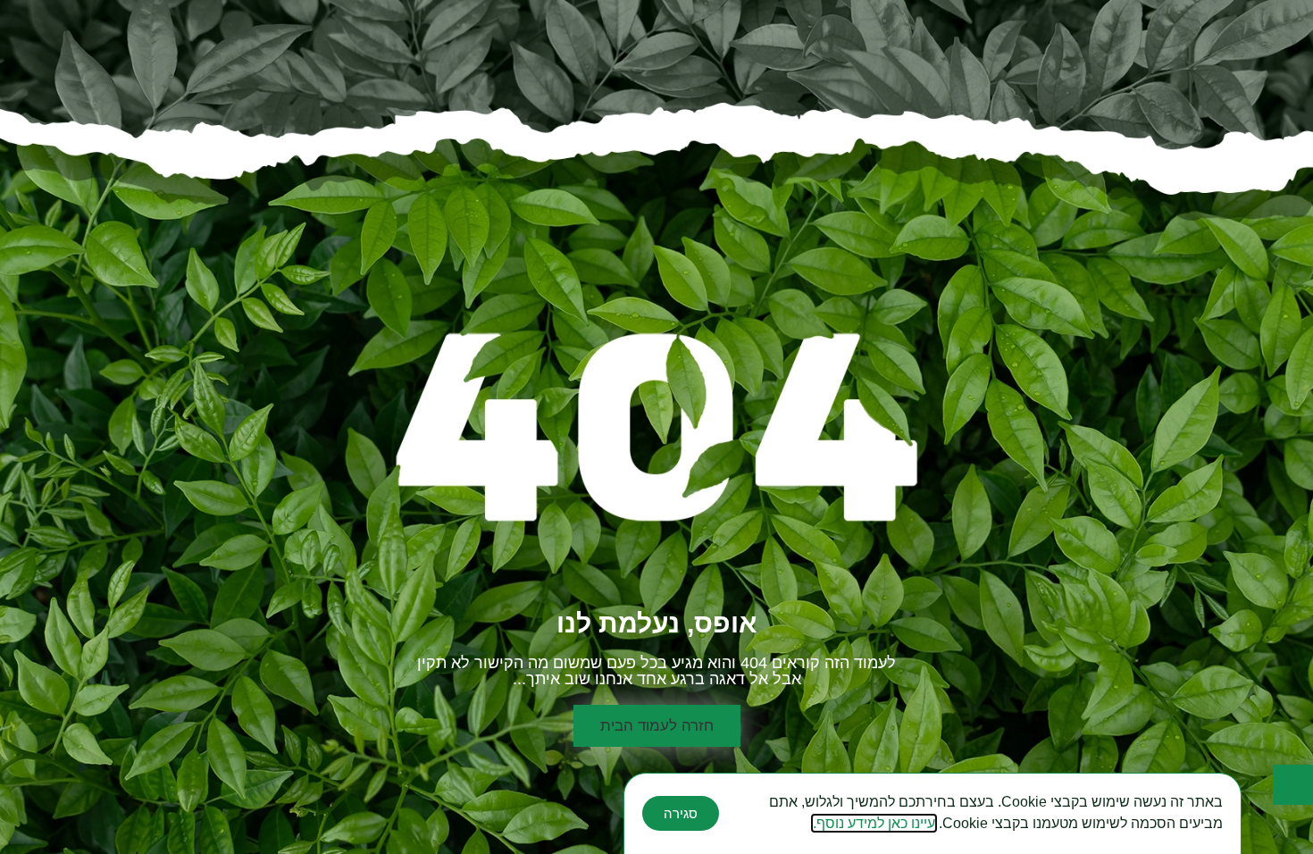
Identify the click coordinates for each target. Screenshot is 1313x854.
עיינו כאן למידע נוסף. (874, 823)
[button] (656, 726)
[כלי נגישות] (1293, 785)
